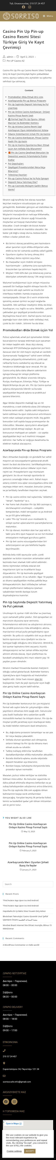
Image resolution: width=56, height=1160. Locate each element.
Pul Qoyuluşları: (16, 163)
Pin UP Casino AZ (15, 60)
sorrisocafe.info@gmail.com (17, 1081)
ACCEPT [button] (30, 1151)
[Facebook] (6, 1102)
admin (10, 56)
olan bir (39, 679)
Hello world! (34, 945)
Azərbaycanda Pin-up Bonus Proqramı (27, 100)
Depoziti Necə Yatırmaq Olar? (22, 182)
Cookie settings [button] (14, 1151)
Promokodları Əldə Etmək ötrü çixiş (25, 97)
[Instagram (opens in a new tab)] (30, 7)
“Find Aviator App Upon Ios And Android (21, 900)
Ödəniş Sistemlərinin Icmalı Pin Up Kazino (29, 134)
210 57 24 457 (10, 1056)
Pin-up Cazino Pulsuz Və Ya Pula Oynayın (28, 178)
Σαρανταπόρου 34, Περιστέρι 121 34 (21, 1069)
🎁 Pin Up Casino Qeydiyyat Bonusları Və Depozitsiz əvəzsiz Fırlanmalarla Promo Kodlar (28, 156)
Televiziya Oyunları (17, 174)
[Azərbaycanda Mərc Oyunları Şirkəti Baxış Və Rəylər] (28, 884)
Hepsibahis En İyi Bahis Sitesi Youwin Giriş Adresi (24, 911)
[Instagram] (14, 1102)
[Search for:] (28, 884)
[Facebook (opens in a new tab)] (24, 7)
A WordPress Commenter (14, 945)
